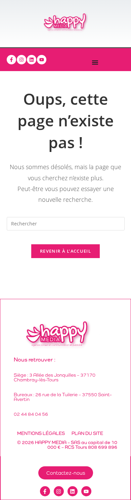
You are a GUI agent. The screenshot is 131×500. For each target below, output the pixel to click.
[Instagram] (21, 59)
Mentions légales (41, 433)
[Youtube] (41, 59)
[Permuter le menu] (95, 62)
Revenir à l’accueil (65, 251)
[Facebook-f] (11, 59)
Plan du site (87, 433)
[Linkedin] (31, 59)
